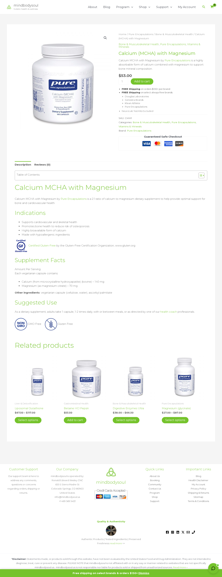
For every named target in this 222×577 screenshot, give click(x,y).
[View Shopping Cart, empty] (212, 7)
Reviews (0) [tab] (42, 164)
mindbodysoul (26, 5)
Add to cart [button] (75, 420)
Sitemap (198, 497)
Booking (155, 480)
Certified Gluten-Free (42, 245)
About (92, 7)
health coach (168, 311)
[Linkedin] (177, 532)
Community (154, 484)
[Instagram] (172, 532)
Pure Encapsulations (141, 34)
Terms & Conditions (198, 501)
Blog (106, 7)
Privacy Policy (198, 488)
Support (162, 7)
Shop (143, 7)
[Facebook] (167, 532)
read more (116, 543)
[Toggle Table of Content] (200, 175)
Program (123, 7)
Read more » (180, 567)
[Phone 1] (193, 532)
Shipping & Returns (198, 492)
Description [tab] (23, 164)
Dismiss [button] (143, 573)
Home (122, 34)
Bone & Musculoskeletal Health (174, 34)
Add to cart (142, 81)
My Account (187, 7)
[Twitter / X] (183, 532)
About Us (155, 476)
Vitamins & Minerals (130, 126)
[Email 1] (188, 532)
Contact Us (155, 488)
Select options (28, 420)
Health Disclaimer (198, 480)
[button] (131, 7)
